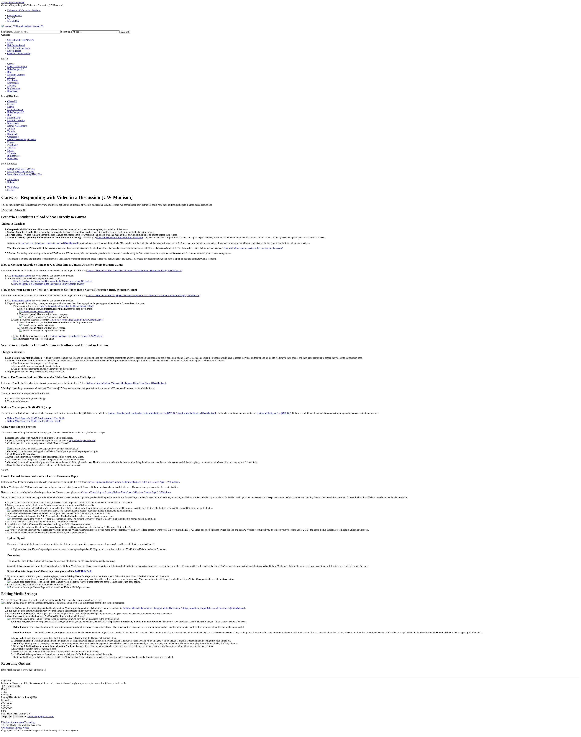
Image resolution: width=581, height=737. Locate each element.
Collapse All (20, 210)
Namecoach (13, 83)
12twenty (11, 85)
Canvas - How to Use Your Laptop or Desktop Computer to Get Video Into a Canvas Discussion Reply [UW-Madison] (143, 295)
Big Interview (13, 88)
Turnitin (11, 131)
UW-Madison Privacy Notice (15, 727)
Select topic (66, 31)
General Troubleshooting (19, 53)
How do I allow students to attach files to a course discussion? (253, 248)
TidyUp (11, 128)
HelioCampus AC (15, 69)
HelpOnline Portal (16, 45)
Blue (9, 72)
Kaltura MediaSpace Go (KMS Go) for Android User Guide (36, 418)
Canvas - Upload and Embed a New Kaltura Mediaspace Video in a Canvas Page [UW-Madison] (132, 482)
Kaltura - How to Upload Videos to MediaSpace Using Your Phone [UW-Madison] (126, 383)
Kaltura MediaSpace (17, 66)
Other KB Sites (14, 15)
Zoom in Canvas (15, 109)
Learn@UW (13, 21)
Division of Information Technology (18, 722)
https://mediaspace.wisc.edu (82, 440)
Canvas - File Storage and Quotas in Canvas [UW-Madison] (49, 243)
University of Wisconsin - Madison (24, 10)
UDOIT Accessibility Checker (21, 139)
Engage (11, 142)
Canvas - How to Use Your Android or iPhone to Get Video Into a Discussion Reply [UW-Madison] (134, 270)
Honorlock (12, 134)
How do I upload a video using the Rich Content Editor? (66, 306)
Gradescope (13, 136)
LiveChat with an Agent (18, 48)
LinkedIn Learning (16, 74)
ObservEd (12, 101)
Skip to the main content (12, 2)
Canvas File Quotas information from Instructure (119, 237)
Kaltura (10, 106)
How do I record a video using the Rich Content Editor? (76, 319)
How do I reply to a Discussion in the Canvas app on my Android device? (48, 284)
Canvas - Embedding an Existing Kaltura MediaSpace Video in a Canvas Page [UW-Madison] (126, 492)
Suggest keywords (12, 686)
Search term (7, 31)
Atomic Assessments (17, 126)
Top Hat (11, 77)
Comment (32, 716)
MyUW (11, 18)
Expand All (7, 210)
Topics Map (13, 179)
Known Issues (14, 50)
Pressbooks (12, 80)
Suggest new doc (46, 716)
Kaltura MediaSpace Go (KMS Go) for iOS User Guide (34, 421)
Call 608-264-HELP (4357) (20, 40)
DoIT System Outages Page (20, 171)
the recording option (21, 275)
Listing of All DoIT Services (20, 169)
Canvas (10, 64)
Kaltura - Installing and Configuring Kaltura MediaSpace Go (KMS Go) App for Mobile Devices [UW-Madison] (162, 413)
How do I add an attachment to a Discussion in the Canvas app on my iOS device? (52, 281)
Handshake (12, 91)
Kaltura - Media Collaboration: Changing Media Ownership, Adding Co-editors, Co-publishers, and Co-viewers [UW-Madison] (184, 608)
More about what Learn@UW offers (24, 174)
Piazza (10, 150)
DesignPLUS (13, 117)
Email (10, 42)
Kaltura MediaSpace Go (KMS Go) (274, 413)
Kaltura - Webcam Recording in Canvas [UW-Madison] (76, 336)
